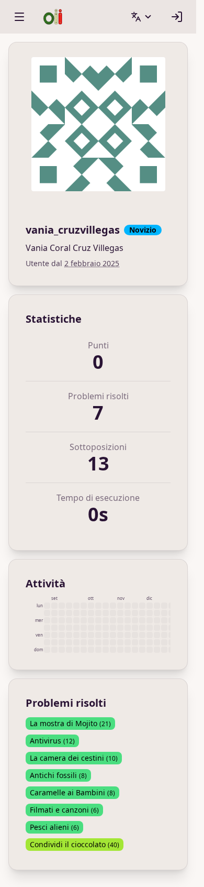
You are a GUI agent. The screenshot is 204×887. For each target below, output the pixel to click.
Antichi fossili (58, 775)
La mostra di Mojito (70, 723)
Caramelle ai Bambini (72, 792)
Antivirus (52, 741)
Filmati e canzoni (64, 810)
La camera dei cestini (74, 758)
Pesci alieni (54, 827)
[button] (142, 16)
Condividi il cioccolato (74, 844)
